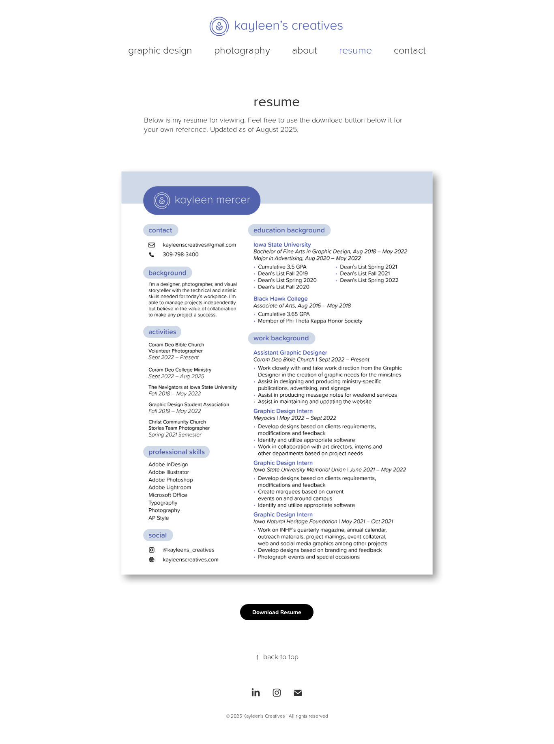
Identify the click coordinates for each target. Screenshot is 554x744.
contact (410, 50)
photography (242, 50)
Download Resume (276, 612)
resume (355, 50)
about (304, 50)
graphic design (160, 50)
